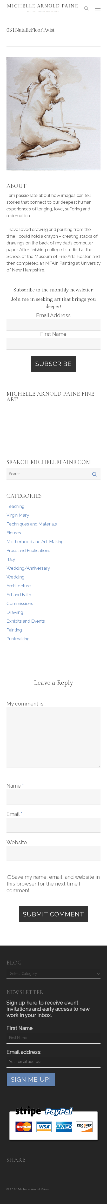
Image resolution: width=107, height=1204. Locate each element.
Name (15, 786)
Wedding (15, 577)
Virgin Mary (17, 515)
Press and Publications (28, 550)
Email (14, 814)
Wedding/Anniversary (28, 568)
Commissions (19, 603)
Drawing (14, 612)
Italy (10, 559)
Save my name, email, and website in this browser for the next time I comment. (53, 884)
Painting (14, 630)
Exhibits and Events (25, 621)
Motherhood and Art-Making (35, 541)
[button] (98, 8)
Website (16, 842)
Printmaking (18, 638)
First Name (53, 334)
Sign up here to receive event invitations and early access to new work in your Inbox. (47, 1009)
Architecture (18, 585)
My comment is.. (25, 704)
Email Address (53, 315)
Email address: (23, 1052)
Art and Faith (18, 594)
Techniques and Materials (31, 524)
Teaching (15, 506)
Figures (13, 532)
